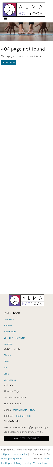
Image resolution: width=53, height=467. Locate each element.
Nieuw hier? (10, 331)
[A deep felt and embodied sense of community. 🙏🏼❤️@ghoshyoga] (26, 169)
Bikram (7, 355)
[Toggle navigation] (5, 18)
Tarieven (8, 325)
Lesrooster (9, 319)
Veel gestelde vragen (14, 337)
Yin (5, 367)
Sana (6, 373)
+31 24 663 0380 (22, 416)
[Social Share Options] (3, 140)
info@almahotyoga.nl (23, 409)
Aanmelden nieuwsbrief (26, 438)
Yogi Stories (10, 379)
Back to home (9, 62)
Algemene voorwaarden (15, 454)
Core (6, 361)
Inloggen (8, 343)
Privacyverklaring (22, 463)
